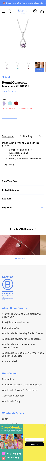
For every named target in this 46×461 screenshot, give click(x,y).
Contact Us (8, 379)
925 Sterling (26, 136)
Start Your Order (10, 181)
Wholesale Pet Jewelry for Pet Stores (22, 333)
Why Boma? (8, 207)
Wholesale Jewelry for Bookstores (21, 338)
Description (8, 136)
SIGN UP (34, 444)
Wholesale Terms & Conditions (20, 390)
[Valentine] (20, 245)
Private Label (9, 361)
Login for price (9, 91)
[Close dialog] (44, 425)
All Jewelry (7, 77)
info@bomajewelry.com (16, 322)
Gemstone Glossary (13, 395)
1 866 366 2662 (10, 327)
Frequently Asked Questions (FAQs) (22, 384)
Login (5, 418)
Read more (8, 165)
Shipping (6, 198)
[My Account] (35, 11)
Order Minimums (10, 190)
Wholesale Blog (11, 401)
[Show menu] (4, 11)
